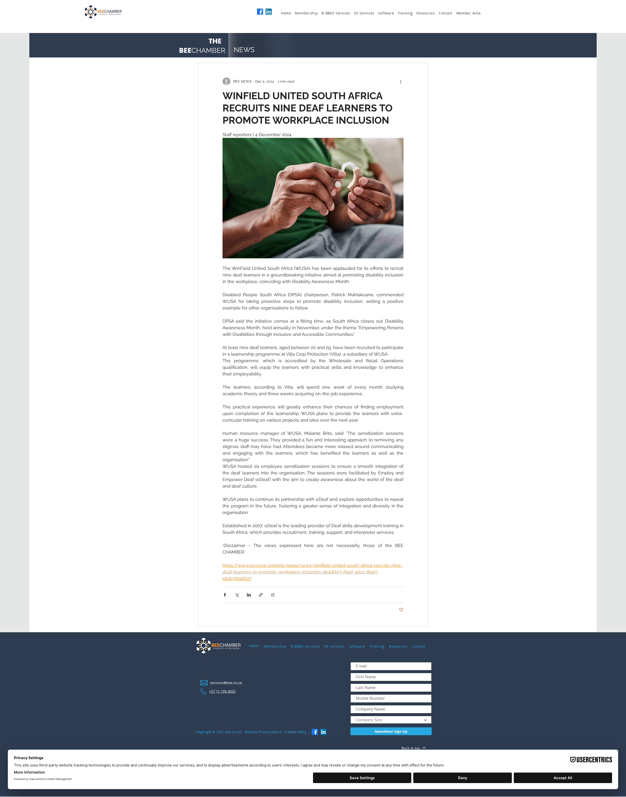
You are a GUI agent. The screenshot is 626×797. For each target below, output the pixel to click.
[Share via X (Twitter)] (237, 594)
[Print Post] (272, 594)
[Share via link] (260, 594)
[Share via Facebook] (225, 594)
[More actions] (400, 81)
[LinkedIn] (269, 12)
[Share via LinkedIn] (248, 594)
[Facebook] (260, 12)
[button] (308, 13)
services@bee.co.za (226, 682)
